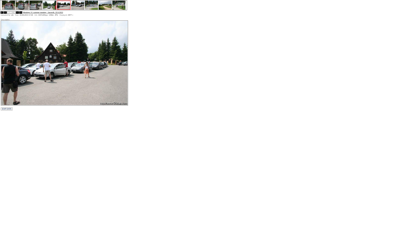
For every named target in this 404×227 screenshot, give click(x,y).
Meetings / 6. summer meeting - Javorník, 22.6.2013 (43, 12)
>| (21, 12)
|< (2, 12)
